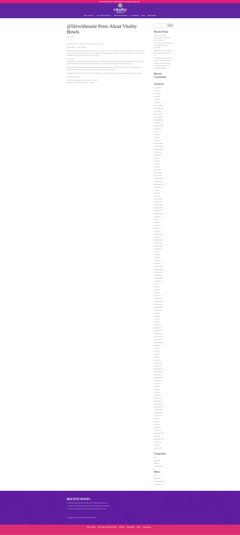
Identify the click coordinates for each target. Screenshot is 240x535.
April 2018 (157, 322)
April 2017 (157, 357)
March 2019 (157, 295)
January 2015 (158, 430)
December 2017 (158, 333)
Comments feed (158, 481)
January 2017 (158, 366)
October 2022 (158, 181)
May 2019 (156, 290)
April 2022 (157, 196)
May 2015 (156, 424)
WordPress (96, 532)
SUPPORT (121, 527)
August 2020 (157, 249)
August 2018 (157, 310)
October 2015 (158, 410)
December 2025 (158, 108)
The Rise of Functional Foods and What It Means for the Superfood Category (162, 66)
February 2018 (158, 328)
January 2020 (158, 266)
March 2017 (157, 360)
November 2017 (158, 336)
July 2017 (156, 348)
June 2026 (157, 93)
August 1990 (157, 442)
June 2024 (157, 134)
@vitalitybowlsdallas (92, 80)
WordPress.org (158, 484)
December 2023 (158, 149)
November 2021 (158, 208)
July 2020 (156, 251)
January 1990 (158, 448)
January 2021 (158, 237)
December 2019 (158, 269)
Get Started (152, 15)
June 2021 (157, 222)
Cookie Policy (147, 527)
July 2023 (156, 158)
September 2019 (158, 278)
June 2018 (157, 316)
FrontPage (157, 460)
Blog (155, 457)
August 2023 (157, 155)
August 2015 (157, 415)
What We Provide (120, 15)
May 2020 (156, 257)
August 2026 (157, 87)
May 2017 (156, 354)
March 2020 (157, 263)
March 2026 (157, 102)
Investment (135, 15)
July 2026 (156, 90)
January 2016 (158, 401)
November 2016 (158, 371)
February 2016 (158, 398)
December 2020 (158, 240)
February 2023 (158, 172)
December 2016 (158, 369)
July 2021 (156, 219)
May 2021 (156, 225)
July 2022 (156, 190)
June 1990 (157, 445)
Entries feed (157, 478)
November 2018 (158, 301)
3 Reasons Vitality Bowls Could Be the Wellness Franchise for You (163, 53)
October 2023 (158, 152)
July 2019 (156, 284)
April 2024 (157, 137)
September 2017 (158, 342)
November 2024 (158, 120)
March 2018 (157, 325)
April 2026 (157, 99)
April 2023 (157, 167)
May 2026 (156, 96)
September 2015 (158, 412)
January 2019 (158, 298)
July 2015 (156, 418)
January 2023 (158, 175)
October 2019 (158, 275)
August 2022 (157, 187)
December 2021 (158, 205)
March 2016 (157, 395)
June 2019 (157, 287)
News (143, 15)
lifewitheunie (74, 44)
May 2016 (156, 389)
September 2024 (158, 126)
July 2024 (156, 131)
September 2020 (158, 246)
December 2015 (158, 404)
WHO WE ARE (91, 527)
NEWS (138, 527)
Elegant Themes (79, 532)
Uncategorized (158, 466)
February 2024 (158, 143)
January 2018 (158, 331)
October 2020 (158, 243)
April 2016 (157, 392)
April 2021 (157, 228)
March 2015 (157, 427)
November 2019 (158, 272)
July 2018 (156, 313)
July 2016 (156, 383)
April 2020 (157, 260)
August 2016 (157, 380)
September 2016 (158, 377)
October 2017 (158, 339)
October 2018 (158, 304)
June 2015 (157, 421)
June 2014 (157, 436)
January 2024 (158, 146)
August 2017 (157, 345)
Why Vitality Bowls (103, 15)
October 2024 (158, 123)
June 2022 (157, 193)
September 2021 (158, 213)
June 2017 (157, 351)
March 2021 (157, 231)
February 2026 (158, 105)
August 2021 (157, 216)
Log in (156, 475)
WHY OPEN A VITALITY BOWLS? (107, 527)
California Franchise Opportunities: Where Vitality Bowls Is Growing (162, 38)
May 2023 (156, 164)
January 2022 (158, 202)
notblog (156, 463)
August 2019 (157, 281)
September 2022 (158, 184)
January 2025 (158, 117)
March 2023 (157, 169)
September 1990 (158, 439)
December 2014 (158, 433)
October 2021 (158, 210)
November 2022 (158, 178)
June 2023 (157, 161)
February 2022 (158, 199)
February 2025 (158, 114)
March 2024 (157, 140)
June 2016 (157, 386)
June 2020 (157, 254)
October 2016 (158, 374)
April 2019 (157, 292)
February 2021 (158, 234)
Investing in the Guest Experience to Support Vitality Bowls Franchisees (163, 45)
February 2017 (158, 363)
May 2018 (156, 319)
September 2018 (158, 307)
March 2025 (157, 111)
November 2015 (158, 407)
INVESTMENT (130, 527)
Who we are (88, 15)
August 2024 (157, 129)
